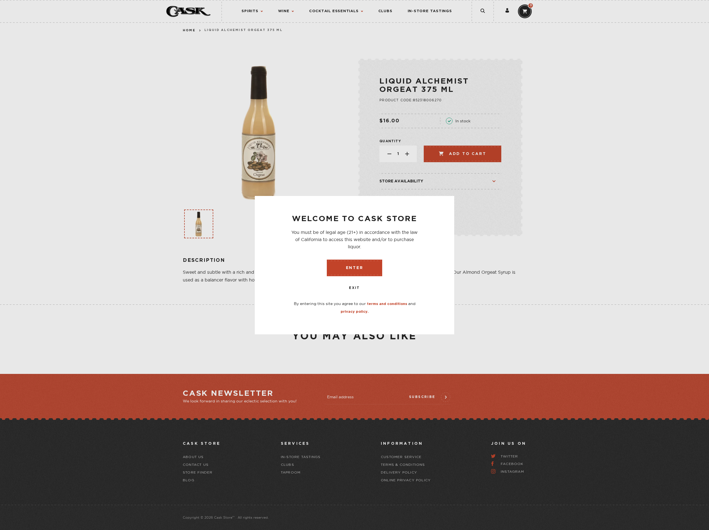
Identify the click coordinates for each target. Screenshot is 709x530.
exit (354, 287)
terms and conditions (387, 304)
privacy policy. (355, 311)
